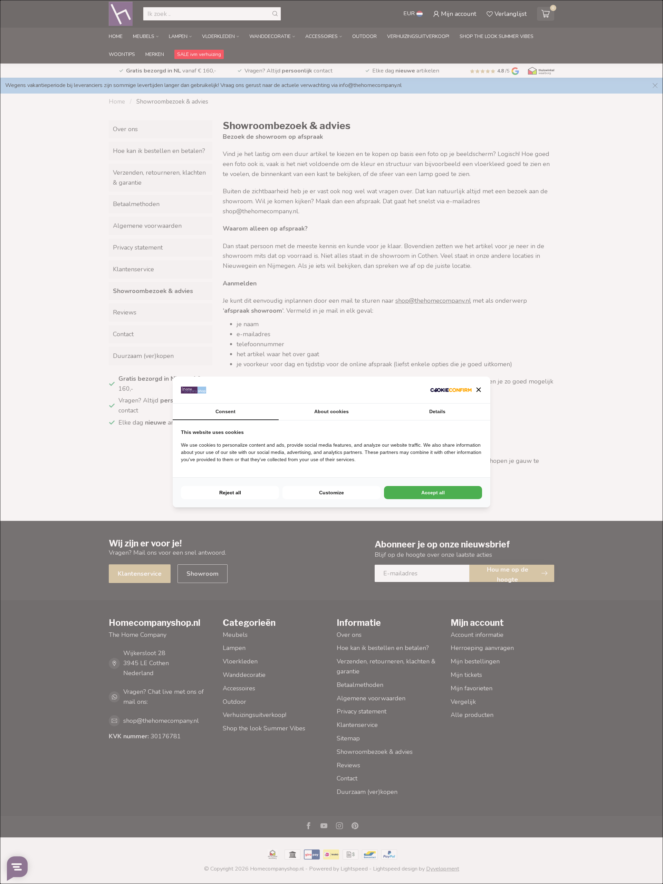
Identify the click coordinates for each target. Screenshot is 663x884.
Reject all (230, 492)
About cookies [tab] (331, 411)
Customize (331, 492)
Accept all (433, 492)
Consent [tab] (225, 411)
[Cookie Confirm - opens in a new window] (451, 390)
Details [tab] (437, 411)
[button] (478, 389)
